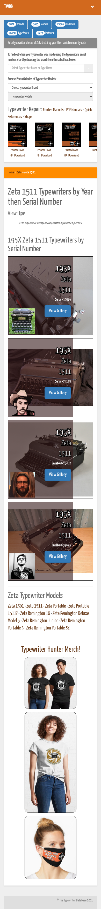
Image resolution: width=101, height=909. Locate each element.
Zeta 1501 (16, 606)
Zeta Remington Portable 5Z (48, 628)
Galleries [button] (66, 24)
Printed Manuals (53, 110)
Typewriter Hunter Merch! (50, 649)
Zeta (19, 172)
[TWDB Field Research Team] (50, 847)
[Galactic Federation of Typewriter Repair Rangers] (50, 762)
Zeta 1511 (34, 606)
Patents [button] (46, 33)
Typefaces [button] (19, 33)
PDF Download (17, 155)
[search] (50, 87)
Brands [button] (16, 24)
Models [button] (40, 24)
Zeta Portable (55, 606)
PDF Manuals (74, 110)
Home (11, 172)
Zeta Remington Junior (40, 621)
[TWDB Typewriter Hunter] (50, 683)
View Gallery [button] (58, 311)
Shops (28, 117)
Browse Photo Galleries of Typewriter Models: (32, 79)
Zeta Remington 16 (35, 613)
